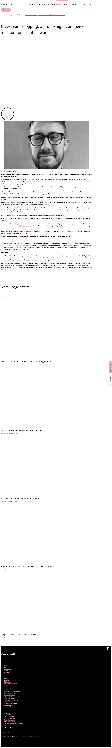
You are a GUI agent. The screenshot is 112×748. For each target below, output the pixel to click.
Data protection (8, 713)
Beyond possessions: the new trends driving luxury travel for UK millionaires (27, 566)
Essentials (6, 680)
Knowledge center (75, 4)
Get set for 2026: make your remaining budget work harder (21, 498)
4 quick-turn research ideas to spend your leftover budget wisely (22, 430)
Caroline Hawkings (13, 365)
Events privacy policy (9, 721)
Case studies (7, 669)
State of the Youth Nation (10, 683)
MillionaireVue (7, 682)
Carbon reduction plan (9, 716)
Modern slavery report (9, 720)
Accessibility (7, 714)
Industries (41, 4)
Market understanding (9, 698)
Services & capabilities (53, 4)
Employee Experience (9, 695)
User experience (8, 696)
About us (6, 665)
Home (2, 15)
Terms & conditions (6, 737)
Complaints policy (34, 737)
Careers (6, 667)
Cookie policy (16, 737)
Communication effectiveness (12, 691)
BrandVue (6, 678)
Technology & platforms (10, 707)
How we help (32, 4)
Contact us (6, 10)
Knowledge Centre (11, 15)
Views (20, 15)
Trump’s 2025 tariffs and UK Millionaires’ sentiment (18, 635)
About (84, 4)
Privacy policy (24, 737)
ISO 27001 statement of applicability (13, 723)
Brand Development (9, 690)
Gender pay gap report (9, 718)
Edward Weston (5, 171)
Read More (6, 293)
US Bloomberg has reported (25, 226)
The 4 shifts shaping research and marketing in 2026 (26, 361)
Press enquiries (8, 670)
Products (65, 4)
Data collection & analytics (11, 703)
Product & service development (12, 700)
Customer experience (9, 693)
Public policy (7, 701)
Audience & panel (8, 705)
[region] (91, 4)
